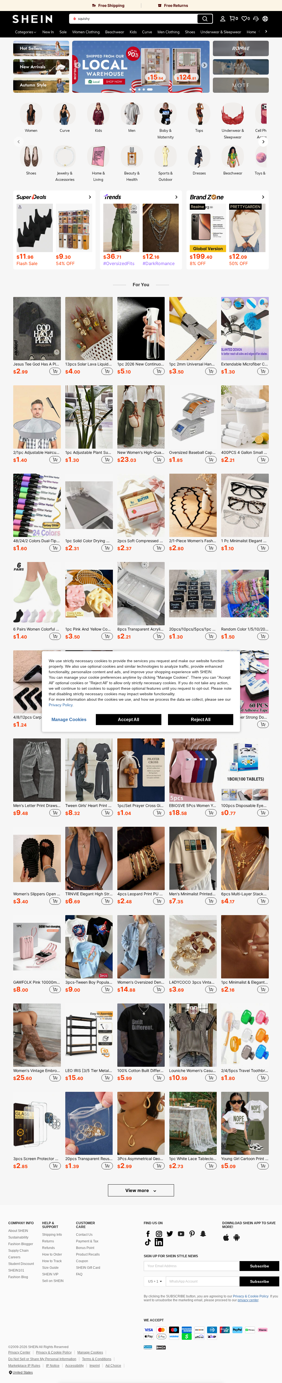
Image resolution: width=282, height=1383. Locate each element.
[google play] (236, 1240)
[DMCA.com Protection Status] (161, 1347)
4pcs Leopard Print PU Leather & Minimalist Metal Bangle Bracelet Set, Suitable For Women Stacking (141, 894)
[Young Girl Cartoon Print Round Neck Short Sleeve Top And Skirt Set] (245, 1123)
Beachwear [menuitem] (114, 32)
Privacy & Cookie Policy (251, 1296)
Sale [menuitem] (63, 32)
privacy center (248, 1300)
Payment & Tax (87, 1241)
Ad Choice (113, 1366)
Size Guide (50, 1268)
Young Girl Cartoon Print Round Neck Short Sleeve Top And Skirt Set (245, 1158)
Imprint (95, 1366)
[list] (180, 1238)
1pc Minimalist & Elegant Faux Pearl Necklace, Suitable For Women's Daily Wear (245, 982)
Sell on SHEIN (53, 1281)
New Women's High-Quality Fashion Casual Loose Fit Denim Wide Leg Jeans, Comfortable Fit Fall (141, 452)
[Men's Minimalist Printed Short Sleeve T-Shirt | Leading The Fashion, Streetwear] (193, 858)
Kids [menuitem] (133, 32)
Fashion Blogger (20, 1244)
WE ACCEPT (154, 1320)
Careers (14, 1257)
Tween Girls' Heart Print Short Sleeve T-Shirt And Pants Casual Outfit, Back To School (89, 805)
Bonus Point (85, 1248)
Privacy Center (19, 1352)
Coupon (82, 1261)
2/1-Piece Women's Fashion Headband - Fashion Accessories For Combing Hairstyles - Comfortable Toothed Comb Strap (193, 541)
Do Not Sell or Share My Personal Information (42, 1359)
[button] (256, 18)
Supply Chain (18, 1251)
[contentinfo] (211, 1333)
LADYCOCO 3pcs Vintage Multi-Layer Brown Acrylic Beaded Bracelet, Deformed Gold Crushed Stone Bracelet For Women (193, 982)
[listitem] (37, 337)
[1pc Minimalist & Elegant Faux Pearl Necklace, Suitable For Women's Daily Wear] (245, 946)
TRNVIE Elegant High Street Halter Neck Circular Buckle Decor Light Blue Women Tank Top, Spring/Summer (89, 894)
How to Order (52, 1254)
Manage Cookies (90, 1352)
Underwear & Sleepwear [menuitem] (220, 32)
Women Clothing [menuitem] (86, 32)
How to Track (52, 1261)
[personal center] (222, 18)
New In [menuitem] (48, 32)
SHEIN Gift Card (88, 1268)
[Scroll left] (259, 31)
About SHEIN (18, 1231)
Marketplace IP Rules (24, 1366)
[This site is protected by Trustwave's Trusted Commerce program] (148, 1347)
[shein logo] (32, 18)
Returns (48, 1241)
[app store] (226, 1240)
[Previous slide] (77, 65)
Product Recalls (88, 1254)
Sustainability (18, 1237)
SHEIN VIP (50, 1274)
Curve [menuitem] (147, 32)
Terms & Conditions (96, 1359)
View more (137, 1190)
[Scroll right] (266, 31)
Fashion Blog (18, 1277)
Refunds (48, 1248)
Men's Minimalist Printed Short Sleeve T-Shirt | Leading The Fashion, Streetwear (193, 894)
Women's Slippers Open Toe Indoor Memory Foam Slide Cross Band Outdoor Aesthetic (37, 894)
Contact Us (84, 1235)
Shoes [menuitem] (190, 32)
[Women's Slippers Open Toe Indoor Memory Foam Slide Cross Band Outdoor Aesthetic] (37, 858)
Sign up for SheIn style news (171, 1256)
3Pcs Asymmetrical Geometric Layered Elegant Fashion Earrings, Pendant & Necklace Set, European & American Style (141, 1158)
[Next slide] (204, 65)
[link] (70, 5)
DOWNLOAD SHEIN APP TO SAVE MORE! (249, 1225)
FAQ (79, 1274)
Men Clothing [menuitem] (169, 32)
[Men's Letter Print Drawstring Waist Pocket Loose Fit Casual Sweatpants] (37, 770)
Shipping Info (52, 1235)
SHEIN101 (16, 1270)
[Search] (204, 18)
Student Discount (21, 1264)
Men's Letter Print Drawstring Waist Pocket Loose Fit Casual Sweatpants (37, 805)
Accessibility (74, 1366)
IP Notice (52, 1366)
